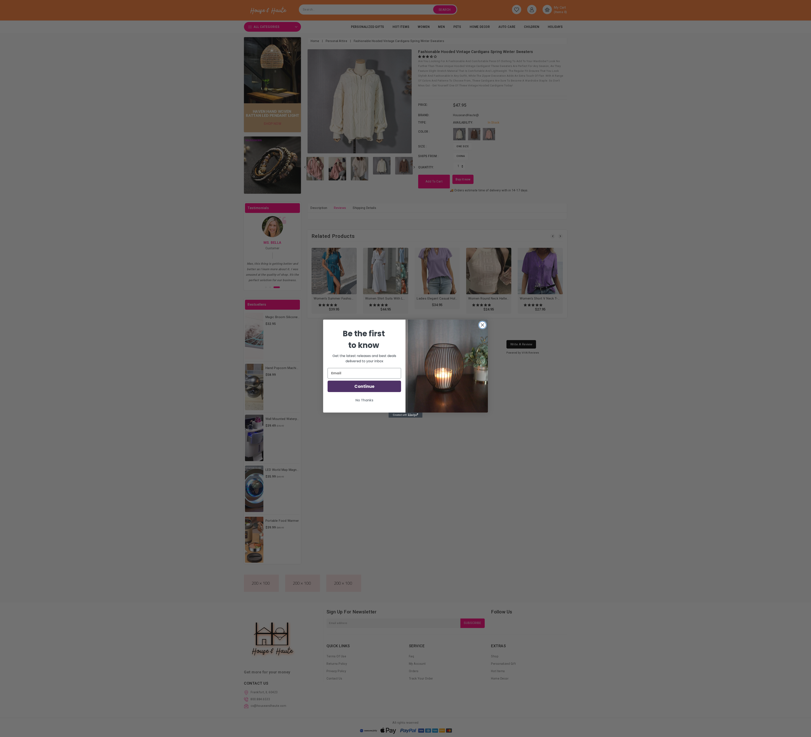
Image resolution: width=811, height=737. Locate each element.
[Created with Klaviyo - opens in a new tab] (405, 415)
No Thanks (364, 400)
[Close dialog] (482, 325)
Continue (364, 386)
